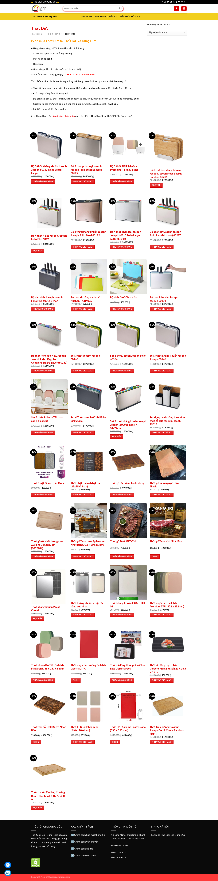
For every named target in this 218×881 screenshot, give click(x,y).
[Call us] (174, 2)
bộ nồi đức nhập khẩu (63, 116)
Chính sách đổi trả (83, 849)
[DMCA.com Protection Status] (35, 862)
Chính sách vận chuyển (86, 842)
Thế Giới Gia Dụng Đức (173, 835)
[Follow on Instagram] (165, 2)
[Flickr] (182, 2)
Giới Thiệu (100, 17)
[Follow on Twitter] (168, 2)
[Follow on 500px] (185, 2)
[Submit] (120, 8)
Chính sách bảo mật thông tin (89, 835)
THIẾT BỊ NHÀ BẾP (54, 34)
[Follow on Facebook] (162, 2)
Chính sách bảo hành (85, 855)
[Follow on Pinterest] (176, 2)
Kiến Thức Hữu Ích (130, 17)
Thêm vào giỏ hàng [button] (43, 181)
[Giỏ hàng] (184, 8)
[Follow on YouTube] (179, 2)
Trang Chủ (86, 17)
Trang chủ (37, 34)
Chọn (154, 556)
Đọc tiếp (156, 185)
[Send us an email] (171, 2)
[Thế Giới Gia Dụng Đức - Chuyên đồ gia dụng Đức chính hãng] (44, 8)
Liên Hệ (113, 17)
